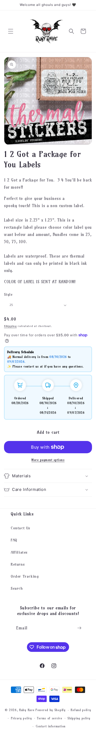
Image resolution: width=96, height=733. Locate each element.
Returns (18, 564)
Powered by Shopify (50, 710)
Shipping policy (78, 718)
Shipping (10, 326)
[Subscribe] (79, 628)
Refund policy (81, 710)
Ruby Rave (26, 710)
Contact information (51, 726)
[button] (11, 31)
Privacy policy (21, 718)
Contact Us (20, 528)
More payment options (48, 460)
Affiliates (19, 552)
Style (8, 294)
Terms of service (49, 718)
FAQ (14, 540)
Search (17, 588)
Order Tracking (25, 576)
